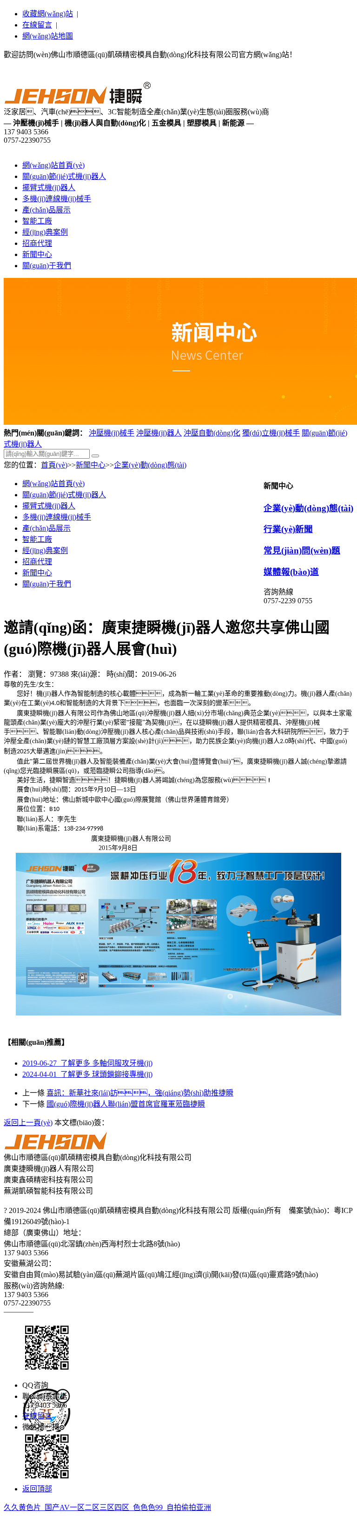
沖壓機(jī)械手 (111, 433)
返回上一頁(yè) (28, 1123)
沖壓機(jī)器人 (159, 433)
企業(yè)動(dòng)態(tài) (150, 465)
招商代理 (37, 243)
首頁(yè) (54, 465)
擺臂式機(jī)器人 (48, 187)
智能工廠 (37, 221)
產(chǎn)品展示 (46, 210)
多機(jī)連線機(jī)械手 (56, 199)
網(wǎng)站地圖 (47, 36)
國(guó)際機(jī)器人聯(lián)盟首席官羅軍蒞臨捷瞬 (125, 1104)
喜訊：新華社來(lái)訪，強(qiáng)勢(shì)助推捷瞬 (139, 1093)
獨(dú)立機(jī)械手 (271, 433)
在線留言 (37, 25)
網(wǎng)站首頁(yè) (53, 165)
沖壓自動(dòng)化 (212, 433)
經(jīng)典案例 (45, 232)
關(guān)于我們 (46, 266)
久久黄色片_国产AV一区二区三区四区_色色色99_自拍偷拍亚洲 (107, 1507)
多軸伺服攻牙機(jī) (87, 1063)
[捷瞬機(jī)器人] (79, 101)
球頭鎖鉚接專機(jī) (87, 1074)
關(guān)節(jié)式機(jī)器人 (64, 176)
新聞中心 (37, 254)
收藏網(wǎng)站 (47, 14)
